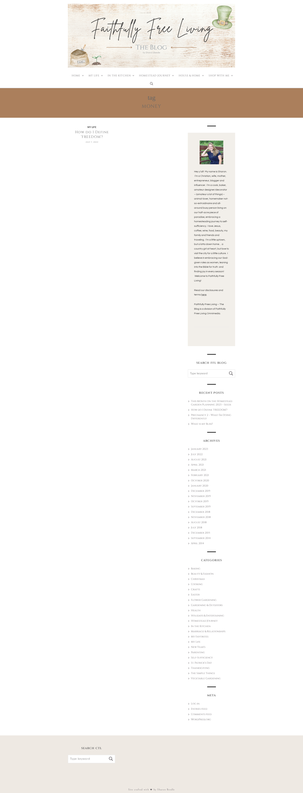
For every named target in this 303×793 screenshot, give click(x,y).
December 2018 (200, 512)
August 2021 (199, 459)
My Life (94, 75)
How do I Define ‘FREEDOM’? (92, 134)
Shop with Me (219, 75)
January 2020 (199, 485)
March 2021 (198, 470)
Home (76, 75)
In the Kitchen (119, 75)
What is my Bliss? (202, 424)
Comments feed (201, 714)
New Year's (198, 647)
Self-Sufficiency (202, 657)
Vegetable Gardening (206, 678)
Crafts (195, 589)
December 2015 (200, 533)
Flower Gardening (204, 600)
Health (196, 610)
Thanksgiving (200, 668)
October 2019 (199, 501)
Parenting (198, 652)
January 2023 (199, 449)
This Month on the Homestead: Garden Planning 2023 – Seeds (211, 402)
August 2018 (199, 522)
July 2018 (196, 527)
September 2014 (201, 538)
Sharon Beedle (166, 789)
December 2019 (200, 491)
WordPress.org (201, 719)
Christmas (198, 579)
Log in (195, 703)
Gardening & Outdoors (207, 605)
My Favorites (199, 636)
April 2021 (197, 464)
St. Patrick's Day (201, 663)
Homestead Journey (154, 75)
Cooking (197, 584)
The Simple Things (203, 673)
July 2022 (197, 454)
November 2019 (201, 496)
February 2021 (200, 475)
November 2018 (201, 517)
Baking (195, 568)
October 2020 (200, 480)
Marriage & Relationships (208, 631)
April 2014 (197, 543)
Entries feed (199, 709)
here (203, 294)
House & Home (189, 75)
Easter (195, 594)
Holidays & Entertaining (207, 615)
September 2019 (201, 506)
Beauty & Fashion (202, 574)
